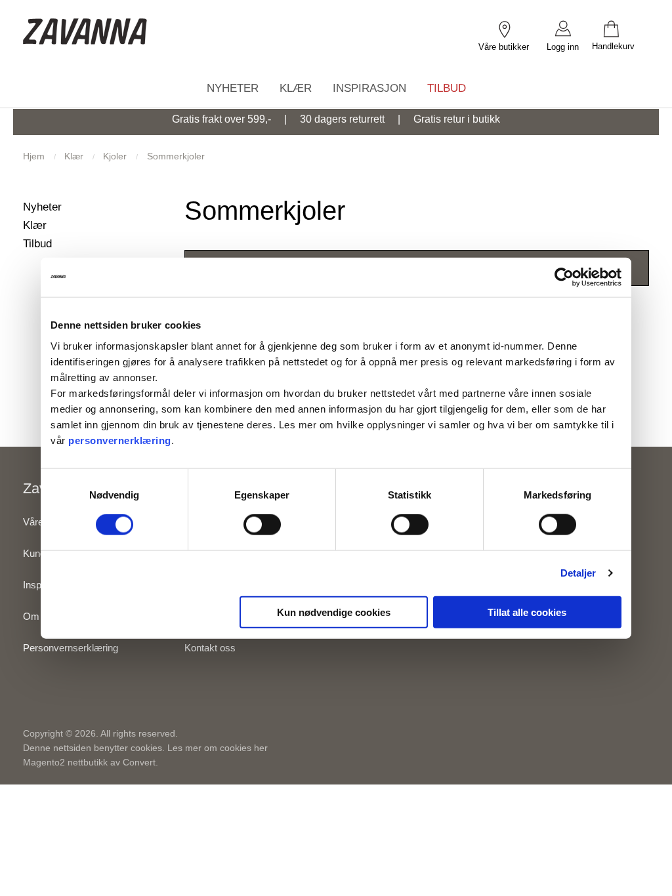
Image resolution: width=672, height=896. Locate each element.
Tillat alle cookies (527, 611)
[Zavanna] (85, 21)
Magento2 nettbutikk (65, 762)
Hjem (35, 156)
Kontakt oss (210, 647)
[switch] (262, 524)
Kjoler (116, 156)
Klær (75, 156)
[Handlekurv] (620, 28)
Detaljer (578, 573)
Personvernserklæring (70, 647)
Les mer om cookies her (217, 748)
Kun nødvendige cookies (333, 611)
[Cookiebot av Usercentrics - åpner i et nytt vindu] (564, 277)
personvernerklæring (119, 439)
